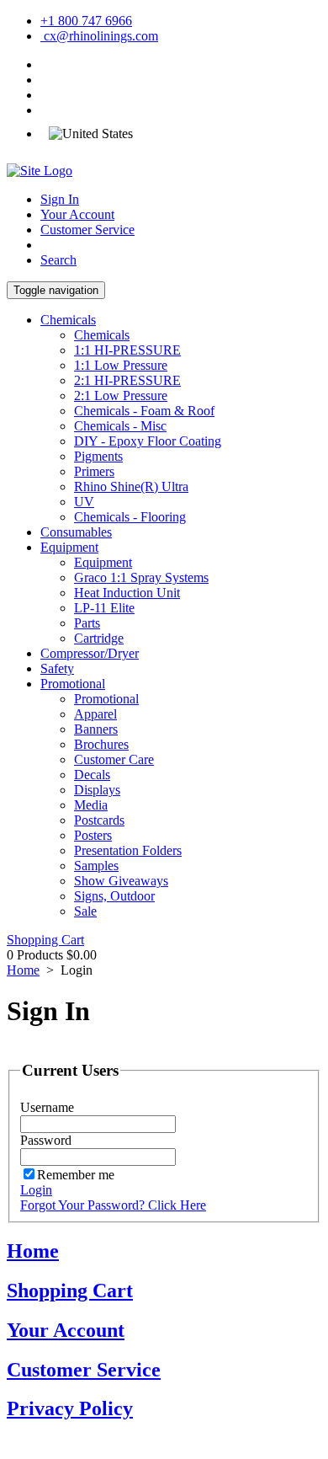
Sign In (59, 199)
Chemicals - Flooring (130, 517)
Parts (87, 623)
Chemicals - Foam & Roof (144, 410)
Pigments (98, 456)
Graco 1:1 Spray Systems (141, 577)
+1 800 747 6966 (86, 20)
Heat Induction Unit (127, 592)
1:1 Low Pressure (120, 365)
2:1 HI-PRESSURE (127, 380)
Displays (97, 790)
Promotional (72, 683)
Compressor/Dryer (89, 653)
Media (91, 805)
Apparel (95, 714)
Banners (96, 729)
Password (45, 1140)
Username (47, 1107)
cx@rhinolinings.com (99, 36)
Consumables (76, 532)
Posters (93, 835)
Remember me (75, 1175)
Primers (94, 471)
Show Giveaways (121, 881)
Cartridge (99, 638)
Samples (96, 865)
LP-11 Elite (104, 608)
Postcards (99, 820)
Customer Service (87, 229)
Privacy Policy (70, 1408)
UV (84, 501)
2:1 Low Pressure (120, 395)
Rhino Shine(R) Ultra (131, 486)
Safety (57, 668)
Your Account (77, 214)
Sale (85, 911)
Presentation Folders (128, 850)
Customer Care (114, 759)
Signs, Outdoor (114, 896)
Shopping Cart (45, 940)
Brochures (101, 744)
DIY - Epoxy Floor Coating (147, 441)
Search (58, 260)
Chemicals (68, 320)
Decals (92, 774)
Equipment (69, 547)
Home (23, 970)
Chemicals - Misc (120, 426)
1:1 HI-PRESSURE (127, 350)
